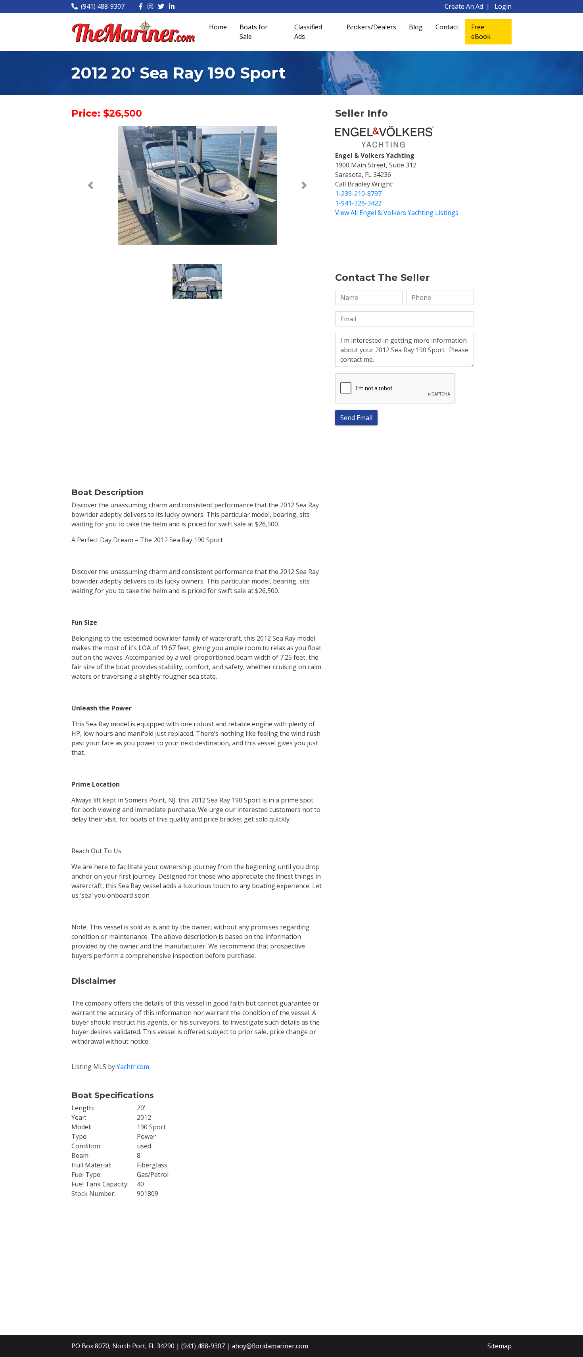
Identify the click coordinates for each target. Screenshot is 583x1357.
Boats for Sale (254, 32)
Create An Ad (464, 6)
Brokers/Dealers (371, 27)
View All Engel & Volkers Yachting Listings (396, 212)
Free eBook (481, 32)
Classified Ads (308, 32)
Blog (416, 27)
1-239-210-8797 (358, 193)
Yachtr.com (133, 1066)
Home (218, 27)
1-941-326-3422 (358, 203)
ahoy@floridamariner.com (270, 1346)
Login (503, 6)
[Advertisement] (404, 243)
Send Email (356, 417)
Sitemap (499, 1346)
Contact (446, 27)
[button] (90, 185)
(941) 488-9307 (103, 6)
